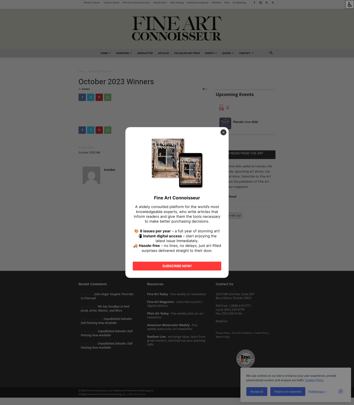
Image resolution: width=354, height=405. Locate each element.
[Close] (223, 132)
